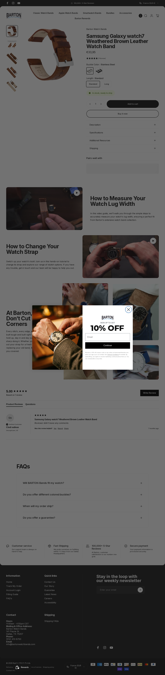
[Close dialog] (128, 309)
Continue (108, 345)
